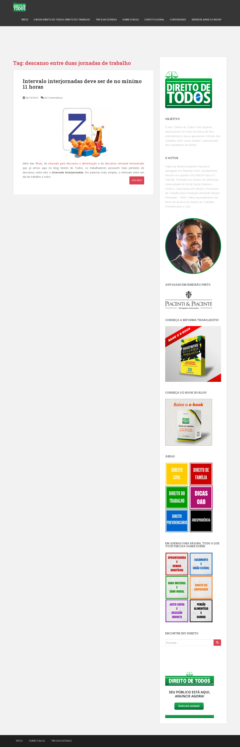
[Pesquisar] (217, 642)
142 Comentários (53, 97)
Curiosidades (178, 19)
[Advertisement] (120, 39)
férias (38, 163)
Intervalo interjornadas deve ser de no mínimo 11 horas (82, 84)
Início (25, 19)
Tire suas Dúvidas (106, 19)
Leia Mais (137, 180)
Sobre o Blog (130, 19)
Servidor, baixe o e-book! (206, 19)
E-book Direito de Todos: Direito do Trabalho (62, 19)
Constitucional (154, 19)
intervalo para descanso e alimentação (72, 163)
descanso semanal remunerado (124, 163)
